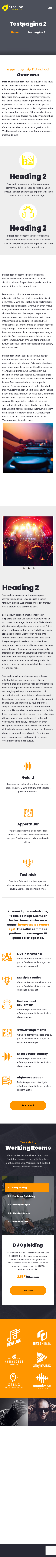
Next (49, 541)
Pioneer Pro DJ (18, 1221)
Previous (7, 541)
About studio (28, 1105)
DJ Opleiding (17, 1187)
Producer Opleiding (21, 1196)
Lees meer (28, 1290)
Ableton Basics (19, 1213)
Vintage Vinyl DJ (19, 1204)
